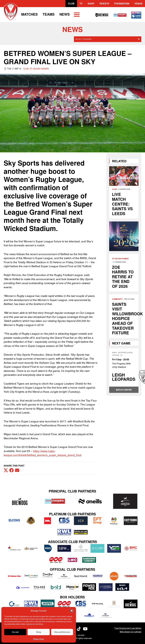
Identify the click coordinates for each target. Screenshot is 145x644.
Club (71, 3)
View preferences (62, 632)
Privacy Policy (38, 639)
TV (81, 3)
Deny (38, 632)
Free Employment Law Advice (128, 628)
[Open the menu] (77, 15)
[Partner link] (20, 501)
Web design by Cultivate (130, 631)
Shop (91, 3)
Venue (138, 3)
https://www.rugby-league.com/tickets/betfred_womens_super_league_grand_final (42, 453)
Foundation (121, 3)
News (64, 14)
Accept (15, 632)
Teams (49, 14)
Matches (29, 14)
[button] (71, 610)
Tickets (104, 3)
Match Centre (124, 389)
